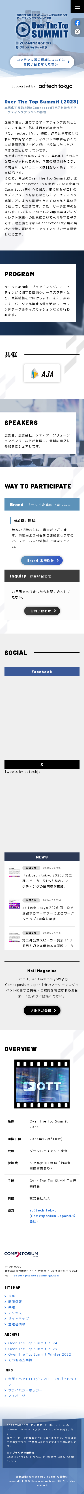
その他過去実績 (20, 1360)
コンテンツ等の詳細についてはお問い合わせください (41, 62)
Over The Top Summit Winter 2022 (39, 1354)
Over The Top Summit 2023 (33, 1349)
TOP (11, 1296)
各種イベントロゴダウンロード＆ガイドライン (42, 1382)
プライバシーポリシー (25, 1390)
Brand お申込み (40, 560)
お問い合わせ (40, 610)
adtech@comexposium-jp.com (36, 1276)
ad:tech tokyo (43, 1210)
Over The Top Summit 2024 (33, 1343)
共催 (11, 1307)
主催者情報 (17, 1324)
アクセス (15, 1313)
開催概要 (15, 1302)
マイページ (17, 1396)
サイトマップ (18, 1318)
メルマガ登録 (40, 1010)
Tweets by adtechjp (22, 771)
